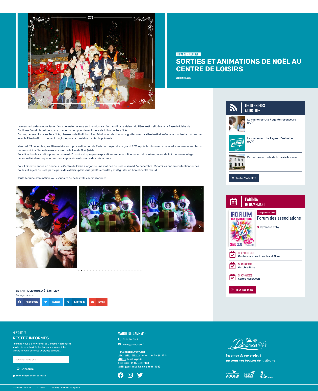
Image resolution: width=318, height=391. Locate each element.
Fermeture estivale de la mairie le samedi (273, 157)
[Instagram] (130, 375)
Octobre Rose (246, 267)
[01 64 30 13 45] (119, 339)
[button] (20, 227)
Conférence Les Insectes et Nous (259, 256)
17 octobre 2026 (245, 264)
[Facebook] (121, 375)
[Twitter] (140, 375)
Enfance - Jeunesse (187, 54)
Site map (41, 388)
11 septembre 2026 (246, 252)
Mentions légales (22, 388)
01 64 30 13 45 (130, 339)
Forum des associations (279, 218)
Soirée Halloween (249, 278)
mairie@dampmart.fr (133, 344)
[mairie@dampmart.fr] (119, 344)
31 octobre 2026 (245, 275)
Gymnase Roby (269, 227)
